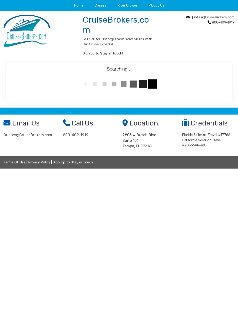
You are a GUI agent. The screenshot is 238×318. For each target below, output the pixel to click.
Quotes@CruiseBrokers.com (213, 17)
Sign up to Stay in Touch (102, 53)
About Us (156, 5)
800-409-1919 (75, 135)
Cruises (100, 5)
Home (78, 5)
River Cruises (127, 5)
